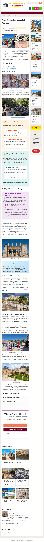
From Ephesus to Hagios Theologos (10, 69)
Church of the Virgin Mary (23, 50)
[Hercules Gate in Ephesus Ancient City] (8, 454)
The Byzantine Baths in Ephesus (35, 118)
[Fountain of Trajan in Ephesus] (8, 493)
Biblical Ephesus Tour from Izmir (15, 429)
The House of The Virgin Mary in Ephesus (18, 117)
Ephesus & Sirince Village (36, 143)
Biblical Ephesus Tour (36, 139)
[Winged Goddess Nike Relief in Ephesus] (22, 493)
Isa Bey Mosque (20, 387)
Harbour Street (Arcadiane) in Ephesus (36, 82)
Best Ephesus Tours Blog (15, 540)
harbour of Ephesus (17, 281)
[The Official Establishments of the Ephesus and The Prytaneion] (8, 473)
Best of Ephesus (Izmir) (36, 135)
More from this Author (22, 513)
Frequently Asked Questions (9, 71)
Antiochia (7, 223)
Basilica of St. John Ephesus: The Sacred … (35, 45)
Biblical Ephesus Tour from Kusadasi (15, 425)
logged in (9, 532)
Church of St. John (17, 285)
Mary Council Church (11, 61)
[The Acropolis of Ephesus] (22, 454)
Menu (3, 12)
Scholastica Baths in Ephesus (35, 100)
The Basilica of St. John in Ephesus (10, 68)
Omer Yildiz (11, 27)
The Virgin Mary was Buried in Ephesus (11, 66)
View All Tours (35, 151)
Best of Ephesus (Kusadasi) (36, 132)
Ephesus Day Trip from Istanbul (36, 147)
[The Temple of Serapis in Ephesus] (22, 473)
